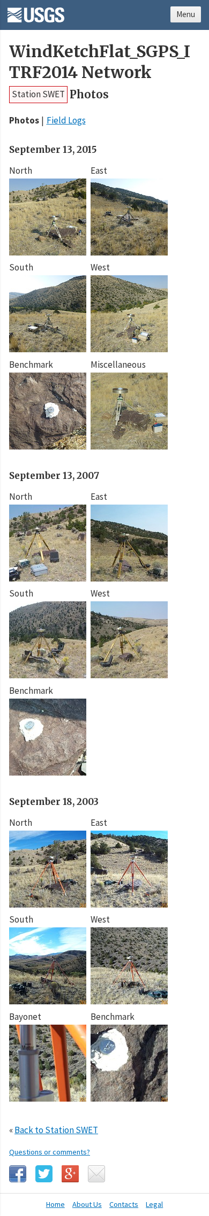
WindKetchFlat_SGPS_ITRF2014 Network (99, 62)
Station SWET (38, 94)
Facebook (17, 1173)
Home (55, 1204)
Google (70, 1173)
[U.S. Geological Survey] (36, 11)
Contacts (123, 1204)
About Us (87, 1204)
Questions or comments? (49, 1152)
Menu (185, 14)
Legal (154, 1204)
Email (96, 1173)
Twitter (44, 1173)
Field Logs (66, 120)
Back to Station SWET (56, 1130)
